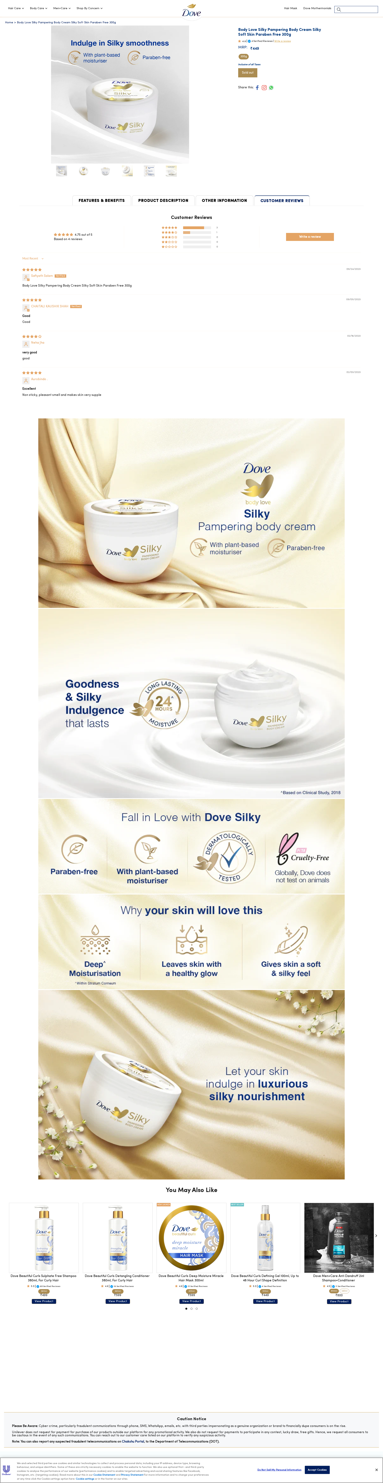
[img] (31, 270)
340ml (344, 1291)
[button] (16, 8)
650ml (334, 1291)
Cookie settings (85, 1479)
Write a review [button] (310, 237)
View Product (44, 1301)
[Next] (376, 1236)
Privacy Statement (132, 1475)
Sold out (248, 72)
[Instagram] (264, 87)
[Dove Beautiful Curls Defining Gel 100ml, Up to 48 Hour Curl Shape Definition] (265, 1238)
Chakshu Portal (133, 1441)
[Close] (376, 1469)
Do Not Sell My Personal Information (280, 1470)
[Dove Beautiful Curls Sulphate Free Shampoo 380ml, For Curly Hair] (44, 1238)
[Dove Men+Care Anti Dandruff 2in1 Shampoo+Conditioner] (339, 1238)
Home (9, 22)
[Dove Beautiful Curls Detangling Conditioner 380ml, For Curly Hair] (117, 1238)
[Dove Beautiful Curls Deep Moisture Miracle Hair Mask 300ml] (191, 1238)
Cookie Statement (104, 1475)
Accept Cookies (317, 1470)
